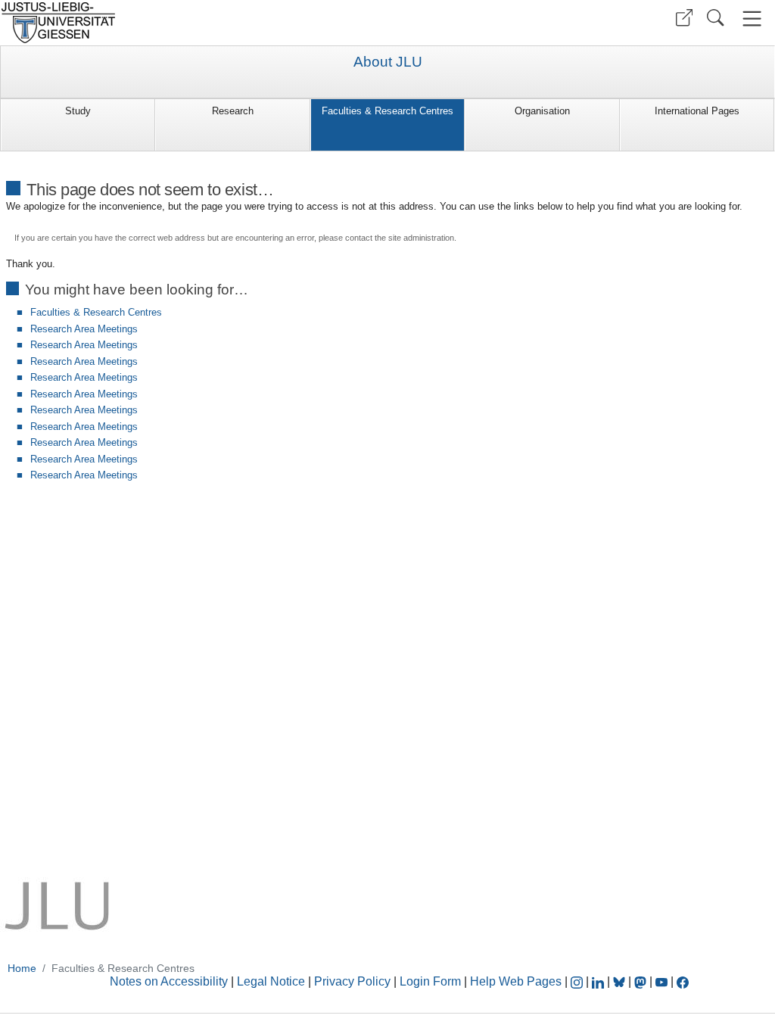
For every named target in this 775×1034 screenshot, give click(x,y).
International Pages (697, 111)
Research (233, 111)
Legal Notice (271, 981)
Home (22, 968)
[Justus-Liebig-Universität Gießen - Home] (192, 22)
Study (78, 111)
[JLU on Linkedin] (599, 981)
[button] (684, 17)
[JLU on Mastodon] (641, 981)
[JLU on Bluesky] (620, 981)
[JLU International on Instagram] (578, 981)
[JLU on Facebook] (683, 981)
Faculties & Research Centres (387, 111)
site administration (421, 237)
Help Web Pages (516, 981)
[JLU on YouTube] (663, 981)
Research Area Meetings (84, 329)
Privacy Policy (352, 981)
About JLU (387, 62)
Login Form (430, 981)
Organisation (542, 111)
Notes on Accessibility (170, 981)
